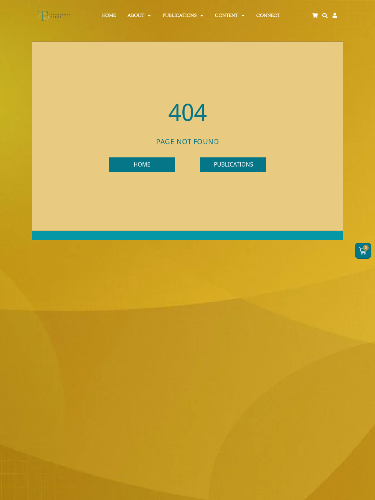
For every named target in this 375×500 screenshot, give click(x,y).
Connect (268, 15)
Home (109, 15)
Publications (180, 15)
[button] (324, 15)
